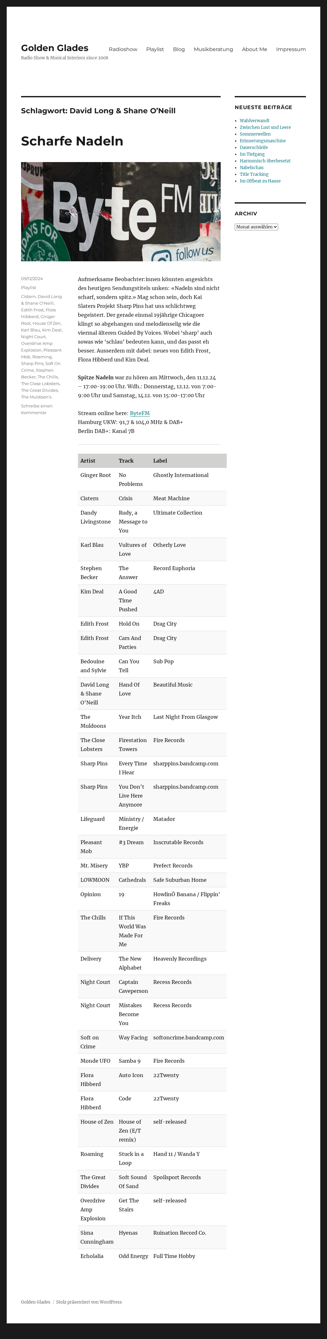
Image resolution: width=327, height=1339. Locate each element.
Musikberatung (213, 49)
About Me (254, 49)
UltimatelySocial (216, 1334)
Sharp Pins (32, 363)
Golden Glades (54, 47)
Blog (179, 49)
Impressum (291, 49)
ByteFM (140, 413)
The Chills (48, 376)
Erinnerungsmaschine (263, 141)
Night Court (33, 336)
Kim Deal (52, 329)
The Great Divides (39, 390)
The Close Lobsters (40, 383)
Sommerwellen (255, 134)
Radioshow (123, 49)
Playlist (155, 49)
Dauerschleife (254, 147)
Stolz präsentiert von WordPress (89, 1302)
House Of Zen (47, 323)
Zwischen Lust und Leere (265, 127)
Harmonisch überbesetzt (265, 161)
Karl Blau (30, 329)
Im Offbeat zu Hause (260, 181)
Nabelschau (251, 167)
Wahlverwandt (255, 120)
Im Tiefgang (252, 154)
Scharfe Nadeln (72, 141)
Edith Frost (32, 309)
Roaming (42, 356)
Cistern (28, 296)
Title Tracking (254, 174)
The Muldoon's (36, 396)
